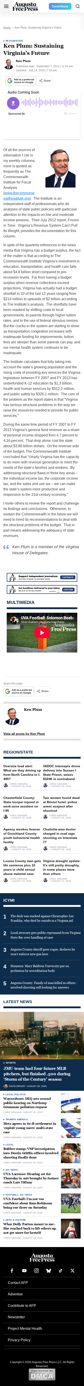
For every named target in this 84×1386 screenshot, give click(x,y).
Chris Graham (18, 784)
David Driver (17, 1086)
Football (12, 1195)
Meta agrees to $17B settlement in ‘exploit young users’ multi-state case (29, 1128)
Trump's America (17, 1119)
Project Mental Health (25, 1328)
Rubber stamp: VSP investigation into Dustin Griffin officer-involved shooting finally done (30, 1153)
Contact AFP (18, 1283)
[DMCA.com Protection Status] (42, 1374)
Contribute (60, 6)
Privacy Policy (19, 1340)
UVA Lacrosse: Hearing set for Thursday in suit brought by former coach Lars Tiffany (30, 1178)
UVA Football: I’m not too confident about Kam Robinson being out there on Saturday (27, 1203)
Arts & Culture (16, 1220)
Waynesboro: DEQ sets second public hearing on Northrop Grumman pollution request (27, 1103)
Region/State (14, 41)
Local (10, 1144)
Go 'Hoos (12, 1170)
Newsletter (16, 1317)
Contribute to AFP (22, 1306)
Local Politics (16, 1094)
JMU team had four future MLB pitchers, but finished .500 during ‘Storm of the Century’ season (37, 1074)
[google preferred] (21, 81)
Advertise (15, 1294)
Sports (11, 1063)
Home (7, 27)
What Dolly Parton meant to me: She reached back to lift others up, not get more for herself (30, 1228)
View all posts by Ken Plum (24, 733)
